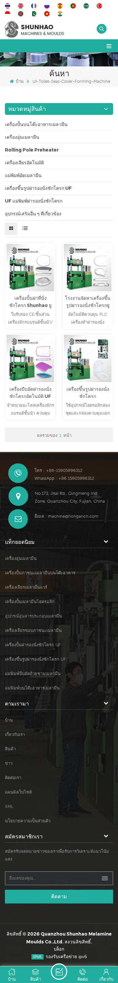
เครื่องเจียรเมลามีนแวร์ (26, 587)
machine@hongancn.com (73, 516)
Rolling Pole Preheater (32, 150)
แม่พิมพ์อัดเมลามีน (23, 175)
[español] (61, 6)
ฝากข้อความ (59, 971)
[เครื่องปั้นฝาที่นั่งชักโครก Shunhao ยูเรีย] (30, 267)
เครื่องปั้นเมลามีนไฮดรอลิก (29, 601)
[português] (74, 6)
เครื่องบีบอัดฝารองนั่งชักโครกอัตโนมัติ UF (30, 392)
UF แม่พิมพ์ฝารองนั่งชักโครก (33, 201)
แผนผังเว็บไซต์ (18, 792)
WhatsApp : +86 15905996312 (64, 478)
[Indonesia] (8, 13)
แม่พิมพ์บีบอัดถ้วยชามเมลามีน (33, 673)
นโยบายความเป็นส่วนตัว (27, 820)
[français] (34, 6)
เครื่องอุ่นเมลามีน (22, 137)
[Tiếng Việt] (47, 13)
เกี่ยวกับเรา (15, 734)
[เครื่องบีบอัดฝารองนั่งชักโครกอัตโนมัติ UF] (30, 358)
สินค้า (10, 748)
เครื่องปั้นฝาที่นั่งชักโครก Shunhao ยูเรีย (30, 302)
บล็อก (59, 949)
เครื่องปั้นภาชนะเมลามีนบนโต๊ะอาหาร (40, 572)
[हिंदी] (61, 13)
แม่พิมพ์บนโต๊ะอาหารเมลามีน (32, 688)
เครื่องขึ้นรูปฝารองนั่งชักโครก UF (38, 188)
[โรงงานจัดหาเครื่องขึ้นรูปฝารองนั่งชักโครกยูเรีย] (87, 267)
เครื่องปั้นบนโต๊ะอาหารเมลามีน (36, 124)
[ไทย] (8, 6)
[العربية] (87, 6)
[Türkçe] (100, 6)
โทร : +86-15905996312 (58, 470)
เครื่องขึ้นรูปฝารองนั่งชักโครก (88, 392)
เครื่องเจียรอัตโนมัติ (24, 163)
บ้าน (20, 81)
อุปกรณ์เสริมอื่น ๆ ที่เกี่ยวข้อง (33, 214)
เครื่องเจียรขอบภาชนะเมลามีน (33, 630)
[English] (21, 6)
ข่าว (8, 763)
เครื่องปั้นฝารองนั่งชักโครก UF (33, 644)
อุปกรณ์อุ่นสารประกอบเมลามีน (33, 616)
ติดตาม (59, 896)
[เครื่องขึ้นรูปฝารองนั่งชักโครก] (87, 358)
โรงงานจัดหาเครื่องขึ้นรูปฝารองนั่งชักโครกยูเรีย (87, 302)
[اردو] (34, 13)
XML (9, 806)
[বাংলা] (21, 13)
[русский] (47, 6)
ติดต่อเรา (13, 777)
